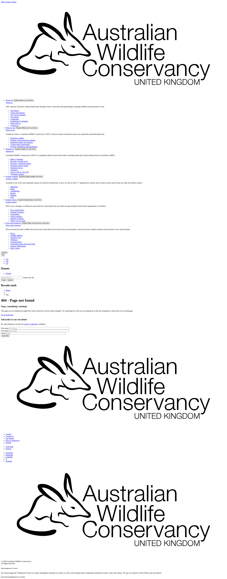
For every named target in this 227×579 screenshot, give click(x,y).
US (7, 263)
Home (8, 290)
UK (7, 261)
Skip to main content (8, 2)
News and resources (13, 225)
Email (3, 333)
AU (7, 259)
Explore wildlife (12, 179)
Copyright (9, 447)
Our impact (10, 438)
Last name (5, 331)
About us (9, 103)
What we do (10, 130)
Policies (8, 449)
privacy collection (30, 324)
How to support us (13, 440)
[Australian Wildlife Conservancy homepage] (113, 96)
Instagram (9, 455)
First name (5, 328)
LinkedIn (9, 457)
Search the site (28, 278)
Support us (10, 151)
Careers (8, 434)
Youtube (9, 461)
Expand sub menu (23, 100)
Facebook (9, 453)
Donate (8, 273)
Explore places (11, 202)
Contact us (10, 436)
